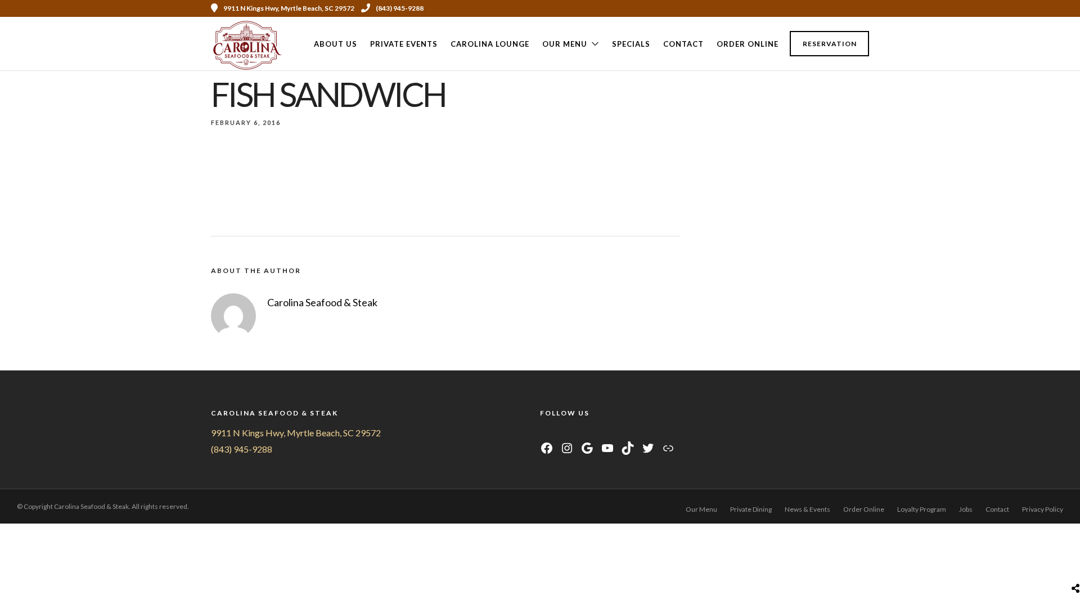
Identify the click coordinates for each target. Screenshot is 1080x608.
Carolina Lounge (490, 43)
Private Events (404, 43)
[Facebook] (545, 432)
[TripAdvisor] (587, 432)
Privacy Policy (1042, 509)
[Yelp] (865, 8)
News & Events (807, 509)
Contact (683, 43)
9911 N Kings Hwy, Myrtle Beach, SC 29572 (296, 432)
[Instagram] (835, 8)
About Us (335, 43)
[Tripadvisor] (850, 8)
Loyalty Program (921, 509)
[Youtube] (820, 8)
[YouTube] (573, 432)
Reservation (830, 43)
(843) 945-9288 (400, 8)
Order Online (747, 43)
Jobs (966, 509)
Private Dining (751, 509)
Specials (631, 43)
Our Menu (564, 43)
